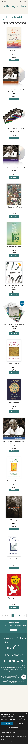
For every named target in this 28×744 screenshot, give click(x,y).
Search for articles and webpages (15, 23)
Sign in (19, 1)
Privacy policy (9, 741)
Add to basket (14, 60)
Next (19, 615)
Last (24, 615)
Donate (5, 1)
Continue (3, 741)
